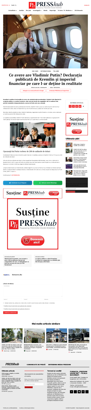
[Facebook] (70, 106)
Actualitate (4, 391)
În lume (56, 71)
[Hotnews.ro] (6, 274)
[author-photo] (3, 351)
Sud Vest (50, 349)
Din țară (35, 71)
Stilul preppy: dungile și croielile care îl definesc (79, 145)
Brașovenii (28, 350)
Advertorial (4, 376)
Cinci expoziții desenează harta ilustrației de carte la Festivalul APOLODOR (80, 166)
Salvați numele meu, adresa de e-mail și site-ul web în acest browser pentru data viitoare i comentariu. (30, 303)
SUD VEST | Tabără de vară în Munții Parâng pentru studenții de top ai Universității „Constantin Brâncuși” (56, 346)
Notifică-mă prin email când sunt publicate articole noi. (17, 309)
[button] (14, 5)
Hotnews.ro (43, 87)
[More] (83, 106)
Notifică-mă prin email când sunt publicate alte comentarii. (17, 306)
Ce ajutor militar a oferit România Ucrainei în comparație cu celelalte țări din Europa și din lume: (47, 260)
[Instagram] (75, 391)
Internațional (46, 71)
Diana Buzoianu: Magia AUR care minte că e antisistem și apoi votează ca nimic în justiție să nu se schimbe (80, 173)
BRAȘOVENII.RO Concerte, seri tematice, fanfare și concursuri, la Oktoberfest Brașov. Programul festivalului (33, 347)
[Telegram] (79, 391)
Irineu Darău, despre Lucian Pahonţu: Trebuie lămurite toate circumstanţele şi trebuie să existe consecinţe (80, 160)
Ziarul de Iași (6, 350)
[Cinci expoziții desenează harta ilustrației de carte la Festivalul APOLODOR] (69, 166)
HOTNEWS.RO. (16, 175)
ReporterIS (73, 352)
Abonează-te (69, 191)
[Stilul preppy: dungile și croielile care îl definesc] (69, 145)
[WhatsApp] (76, 106)
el (15, 171)
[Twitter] (73, 106)
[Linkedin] (80, 106)
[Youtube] (87, 391)
